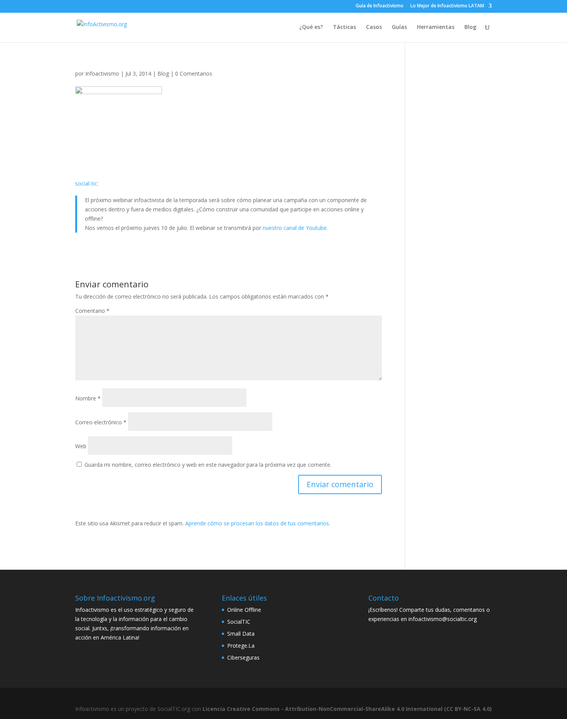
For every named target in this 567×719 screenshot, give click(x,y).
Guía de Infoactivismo (379, 6)
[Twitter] (346, 6)
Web (80, 446)
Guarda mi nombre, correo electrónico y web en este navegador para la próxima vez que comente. (207, 464)
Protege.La (241, 645)
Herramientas (435, 27)
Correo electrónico (101, 422)
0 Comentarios (193, 73)
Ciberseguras (243, 657)
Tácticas (344, 27)
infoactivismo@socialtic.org (442, 619)
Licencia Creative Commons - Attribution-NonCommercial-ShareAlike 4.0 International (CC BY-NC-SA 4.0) (347, 708)
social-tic (86, 183)
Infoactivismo (102, 73)
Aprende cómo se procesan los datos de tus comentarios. (257, 523)
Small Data (241, 633)
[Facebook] (334, 6)
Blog (470, 27)
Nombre (88, 398)
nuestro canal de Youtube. (295, 227)
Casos (374, 27)
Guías (399, 27)
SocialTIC (238, 621)
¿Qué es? (311, 27)
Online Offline (244, 609)
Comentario (92, 310)
